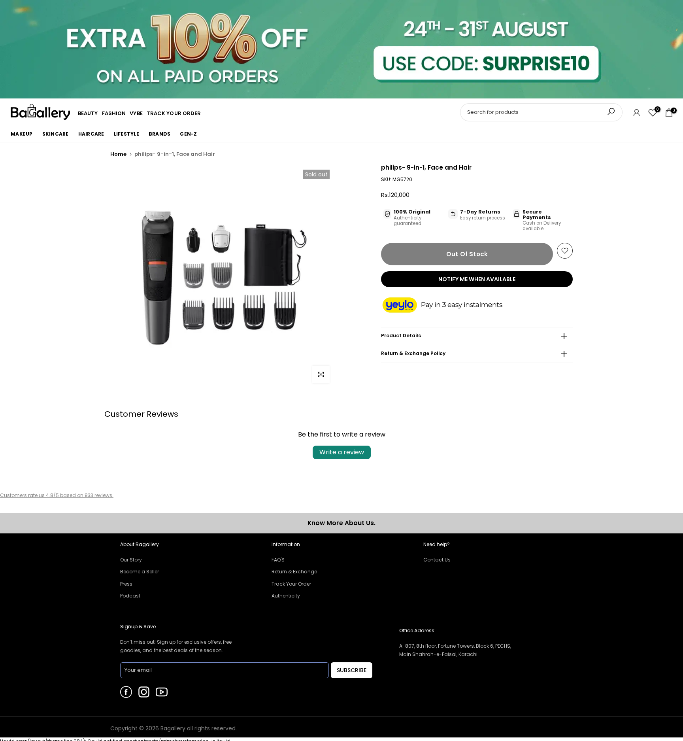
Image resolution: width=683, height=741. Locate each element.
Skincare (55, 133)
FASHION (114, 113)
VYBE (136, 113)
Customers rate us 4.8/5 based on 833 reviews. (56, 495)
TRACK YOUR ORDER (174, 113)
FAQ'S (278, 559)
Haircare (91, 133)
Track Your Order (291, 583)
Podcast (130, 595)
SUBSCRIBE (351, 670)
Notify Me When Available (476, 279)
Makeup (22, 133)
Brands (160, 133)
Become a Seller (139, 571)
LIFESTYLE (126, 133)
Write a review (341, 452)
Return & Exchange (294, 571)
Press (126, 583)
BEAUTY (88, 113)
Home (118, 154)
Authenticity (286, 595)
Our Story (131, 559)
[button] (450, 305)
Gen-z (188, 133)
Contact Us (437, 559)
